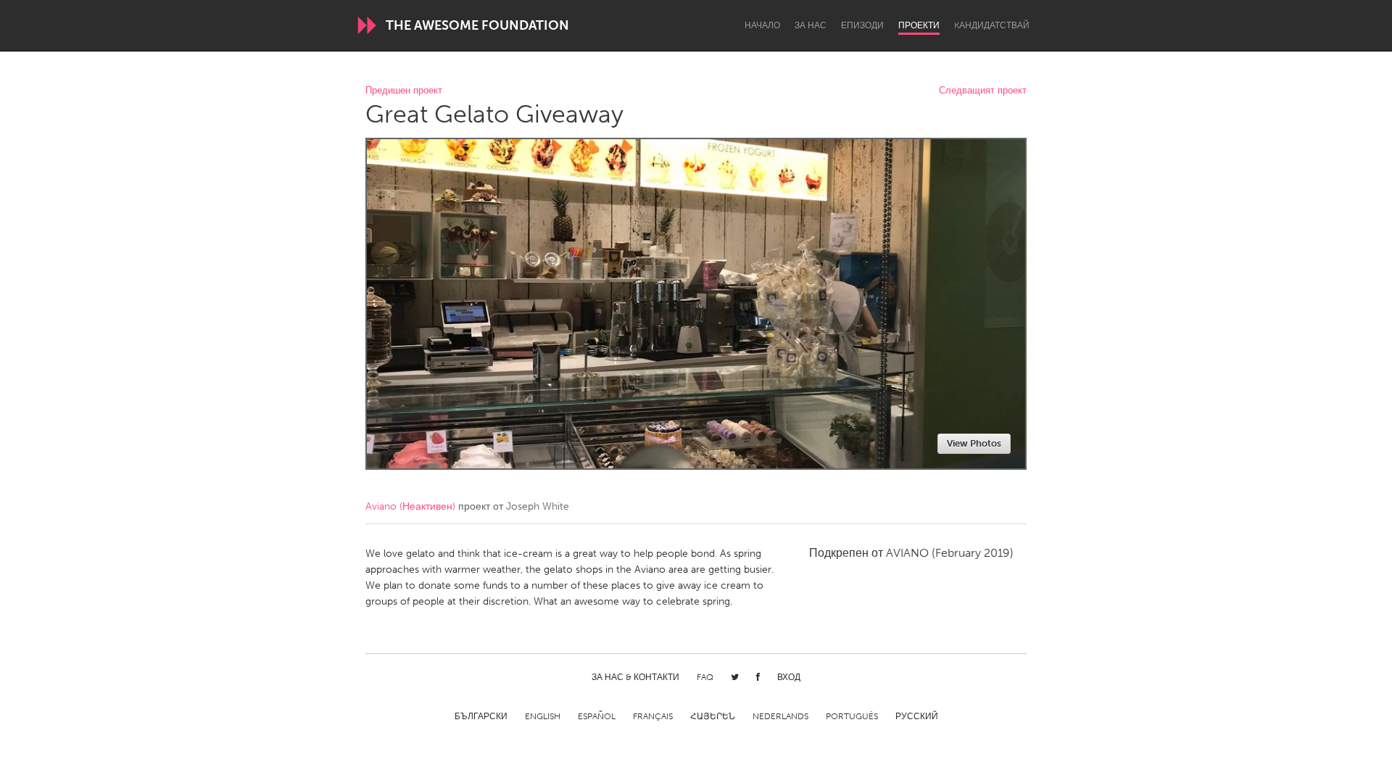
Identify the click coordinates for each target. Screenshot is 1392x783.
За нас (810, 25)
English (542, 716)
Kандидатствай (992, 25)
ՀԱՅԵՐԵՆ (712, 716)
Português (852, 716)
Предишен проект (403, 91)
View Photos (974, 443)
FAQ (705, 677)
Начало (762, 25)
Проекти (919, 25)
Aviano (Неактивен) (410, 506)
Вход (788, 677)
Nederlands (780, 716)
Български (481, 716)
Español (597, 716)
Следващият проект (983, 91)
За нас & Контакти (635, 677)
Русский (916, 716)
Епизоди (862, 25)
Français (653, 716)
